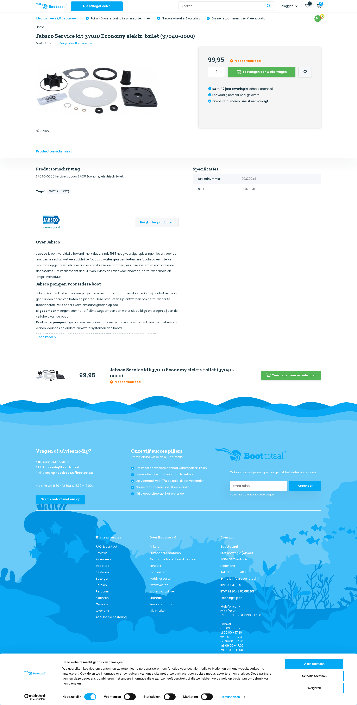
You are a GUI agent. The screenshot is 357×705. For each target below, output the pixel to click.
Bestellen (102, 572)
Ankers (154, 546)
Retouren (102, 591)
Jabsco (49, 43)
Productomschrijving (53, 151)
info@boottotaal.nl (67, 467)
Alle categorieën (95, 6)
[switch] (130, 696)
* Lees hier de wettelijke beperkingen (252, 494)
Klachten (102, 598)
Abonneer (305, 486)
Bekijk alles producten (157, 222)
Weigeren (314, 688)
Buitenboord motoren (165, 553)
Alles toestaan (314, 663)
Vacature (102, 566)
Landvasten (158, 572)
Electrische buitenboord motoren (174, 559)
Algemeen (103, 559)
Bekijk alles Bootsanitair (76, 43)
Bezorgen (102, 579)
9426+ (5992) (59, 191)
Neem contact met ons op (60, 499)
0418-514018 (60, 462)
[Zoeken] (269, 6)
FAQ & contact (106, 546)
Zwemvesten (159, 585)
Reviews (101, 553)
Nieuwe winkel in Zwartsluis (180, 18)
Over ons (102, 611)
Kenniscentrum (161, 604)
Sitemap (156, 598)
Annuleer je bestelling (111, 617)
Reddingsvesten (161, 579)
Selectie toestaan (314, 676)
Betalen (101, 585)
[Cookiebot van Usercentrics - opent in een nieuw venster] (35, 697)
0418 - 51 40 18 (237, 572)
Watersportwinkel (162, 591)
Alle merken (158, 611)
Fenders (155, 566)
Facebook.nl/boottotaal (75, 473)
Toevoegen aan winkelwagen (265, 72)
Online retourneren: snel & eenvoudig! (238, 18)
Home (40, 27)
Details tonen (230, 697)
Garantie (102, 604)
